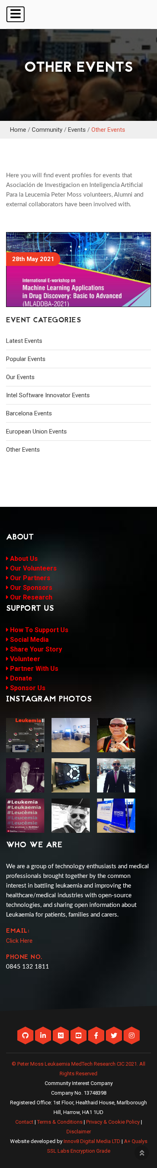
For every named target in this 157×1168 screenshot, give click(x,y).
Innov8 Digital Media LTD (92, 1141)
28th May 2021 (33, 259)
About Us (23, 558)
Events (77, 129)
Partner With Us (33, 668)
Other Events (108, 129)
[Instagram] (132, 1035)
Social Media (28, 639)
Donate (20, 678)
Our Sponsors (30, 587)
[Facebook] (97, 1035)
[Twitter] (115, 1035)
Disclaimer (78, 1132)
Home (18, 129)
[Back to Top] (141, 1152)
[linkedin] (44, 1035)
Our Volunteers (32, 568)
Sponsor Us (26, 688)
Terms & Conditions (60, 1122)
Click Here (19, 940)
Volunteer (24, 659)
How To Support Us (38, 630)
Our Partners (29, 578)
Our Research (30, 597)
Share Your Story (35, 649)
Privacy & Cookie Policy (113, 1122)
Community (47, 129)
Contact (24, 1122)
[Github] (26, 1035)
